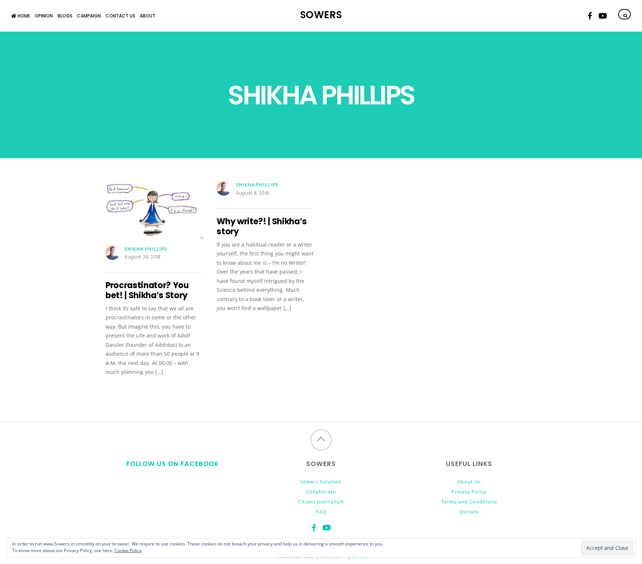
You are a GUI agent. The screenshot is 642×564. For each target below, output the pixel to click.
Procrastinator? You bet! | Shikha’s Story (147, 290)
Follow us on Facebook (172, 463)
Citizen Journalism (321, 501)
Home (23, 16)
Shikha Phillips (145, 249)
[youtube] (602, 15)
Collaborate (321, 491)
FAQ (321, 511)
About (147, 16)
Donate (469, 511)
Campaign (89, 16)
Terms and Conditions (469, 501)
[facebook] (590, 15)
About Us (469, 481)
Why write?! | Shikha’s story (262, 226)
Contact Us (120, 16)
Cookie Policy (128, 550)
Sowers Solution (320, 481)
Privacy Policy (469, 491)
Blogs (65, 16)
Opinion (44, 16)
